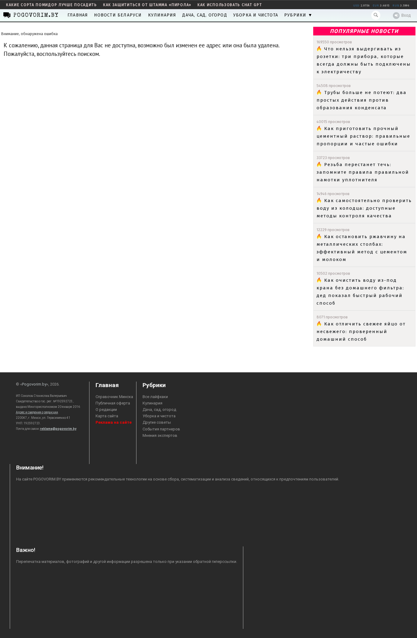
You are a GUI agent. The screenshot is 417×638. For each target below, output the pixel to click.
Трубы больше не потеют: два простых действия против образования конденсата (362, 100)
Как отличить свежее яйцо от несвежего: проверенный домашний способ (361, 331)
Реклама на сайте (114, 422)
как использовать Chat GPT (230, 5)
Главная (77, 15)
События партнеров (161, 429)
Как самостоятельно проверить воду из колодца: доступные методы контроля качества (364, 208)
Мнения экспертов (160, 435)
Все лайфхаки (155, 396)
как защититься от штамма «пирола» (147, 5)
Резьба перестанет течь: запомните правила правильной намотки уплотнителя (363, 172)
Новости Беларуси (118, 15)
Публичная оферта (113, 403)
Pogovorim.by (34, 384)
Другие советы (157, 422)
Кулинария (162, 15)
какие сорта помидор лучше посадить (51, 5)
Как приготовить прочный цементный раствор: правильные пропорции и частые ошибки (363, 136)
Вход (406, 15)
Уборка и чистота (255, 15)
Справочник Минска (114, 396)
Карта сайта (107, 416)
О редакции (106, 409)
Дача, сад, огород (204, 15)
